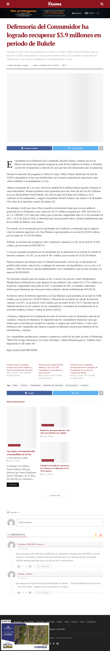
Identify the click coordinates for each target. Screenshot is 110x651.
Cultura (66, 622)
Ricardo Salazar (72, 385)
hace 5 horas (47, 474)
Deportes (74, 622)
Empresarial (50, 622)
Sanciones (84, 385)
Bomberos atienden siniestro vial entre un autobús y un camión (54, 431)
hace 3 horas (47, 436)
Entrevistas (40, 622)
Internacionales (29, 622)
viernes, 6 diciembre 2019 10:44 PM (46, 65)
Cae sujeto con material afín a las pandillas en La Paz (21, 453)
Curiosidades (91, 622)
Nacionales (14, 445)
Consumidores (35, 385)
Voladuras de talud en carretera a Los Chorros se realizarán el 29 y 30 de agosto (55, 468)
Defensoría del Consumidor (53, 385)
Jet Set (82, 622)
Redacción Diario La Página (18, 65)
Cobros (15, 385)
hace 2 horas (14, 461)
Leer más (13, 485)
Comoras (24, 385)
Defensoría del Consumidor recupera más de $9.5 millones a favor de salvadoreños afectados (20, 367)
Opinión (59, 622)
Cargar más (55, 495)
